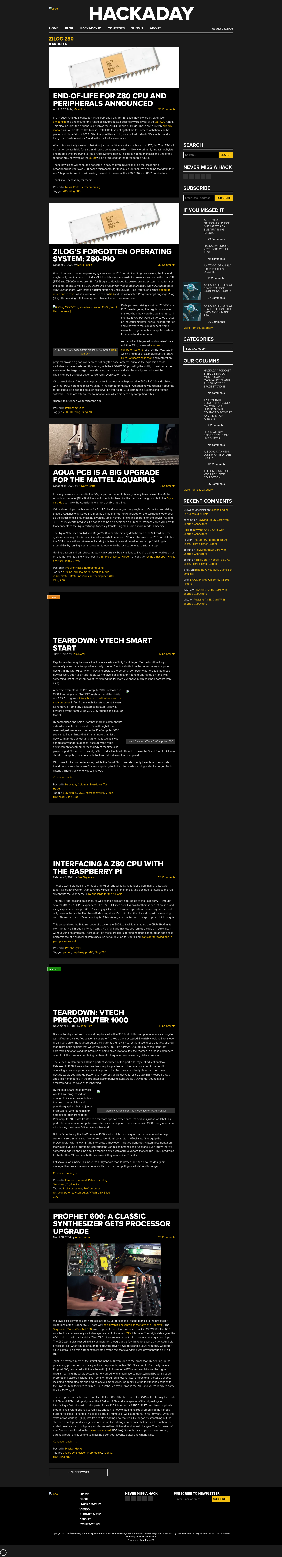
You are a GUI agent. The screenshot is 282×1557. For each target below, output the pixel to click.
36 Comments (216, 484)
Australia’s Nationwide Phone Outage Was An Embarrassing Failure (217, 226)
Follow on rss (203, 176)
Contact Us (89, 1524)
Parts (76, 187)
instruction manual (100, 1430)
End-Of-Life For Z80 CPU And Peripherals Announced (109, 99)
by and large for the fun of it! (105, 894)
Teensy (107, 1452)
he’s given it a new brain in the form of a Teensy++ (133, 1325)
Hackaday (141, 13)
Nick (186, 530)
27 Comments (216, 298)
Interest (82, 1180)
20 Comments (166, 1237)
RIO (111, 294)
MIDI (129, 1333)
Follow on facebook (185, 176)
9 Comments (167, 486)
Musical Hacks (73, 1448)
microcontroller (95, 793)
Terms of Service (186, 1533)
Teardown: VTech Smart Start (102, 644)
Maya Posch (81, 109)
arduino (67, 572)
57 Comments (166, 109)
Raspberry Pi (73, 948)
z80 (65, 191)
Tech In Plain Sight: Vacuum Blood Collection (217, 474)
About (155, 28)
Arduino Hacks (74, 567)
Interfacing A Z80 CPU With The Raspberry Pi (108, 867)
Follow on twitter (191, 176)
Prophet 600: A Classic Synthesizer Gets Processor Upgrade (111, 1224)
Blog (69, 28)
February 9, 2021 (63, 877)
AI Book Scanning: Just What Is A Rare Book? (217, 455)
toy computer (80, 1192)
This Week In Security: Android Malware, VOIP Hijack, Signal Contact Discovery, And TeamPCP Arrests (218, 409)
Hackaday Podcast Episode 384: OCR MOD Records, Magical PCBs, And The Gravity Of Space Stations (217, 378)
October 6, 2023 (63, 265)
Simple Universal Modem (116, 556)
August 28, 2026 (222, 28)
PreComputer (92, 1188)
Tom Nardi (78, 654)
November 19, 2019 (64, 1026)
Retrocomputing (90, 187)
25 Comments (166, 877)
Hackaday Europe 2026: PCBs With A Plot (216, 249)
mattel (64, 576)
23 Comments (216, 239)
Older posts (78, 1472)
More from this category (198, 328)
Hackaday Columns (76, 784)
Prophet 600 (94, 1452)
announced (60, 122)
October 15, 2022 (63, 486)
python (67, 952)
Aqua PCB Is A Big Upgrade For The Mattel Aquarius (106, 476)
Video (84, 1509)
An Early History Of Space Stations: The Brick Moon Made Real (218, 310)
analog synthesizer (74, 1452)
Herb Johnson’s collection (136, 358)
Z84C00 (160, 122)
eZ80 (92, 158)
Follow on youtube (197, 176)
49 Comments (166, 1026)
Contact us (208, 176)
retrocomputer (99, 576)
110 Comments (216, 464)
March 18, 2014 (62, 1237)
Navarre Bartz (86, 486)
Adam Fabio (82, 1237)
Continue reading (65, 777)
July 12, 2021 (60, 654)
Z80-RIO (68, 412)
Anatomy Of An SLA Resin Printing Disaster (217, 269)
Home (54, 28)
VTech (109, 793)
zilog (77, 412)
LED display (70, 793)
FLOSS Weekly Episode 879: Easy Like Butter (216, 435)
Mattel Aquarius (79, 576)
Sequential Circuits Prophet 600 (72, 1329)
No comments (216, 259)
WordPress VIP (147, 1540)
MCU (81, 793)
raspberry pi (80, 952)
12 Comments (166, 654)
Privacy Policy (169, 1533)
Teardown (96, 784)
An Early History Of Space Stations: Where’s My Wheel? (218, 288)
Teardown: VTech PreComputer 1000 (90, 1016)
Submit (137, 28)
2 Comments (215, 425)
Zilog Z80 (74, 191)
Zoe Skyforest (86, 877)
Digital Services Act (205, 1533)
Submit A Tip (90, 1514)
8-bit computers (72, 1188)
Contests (116, 28)
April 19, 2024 (61, 109)
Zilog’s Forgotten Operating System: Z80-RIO (112, 255)
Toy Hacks (72, 1184)
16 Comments (215, 278)
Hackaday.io (90, 28)
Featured (70, 1180)
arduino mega (82, 572)
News (68, 187)
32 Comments (166, 265)
